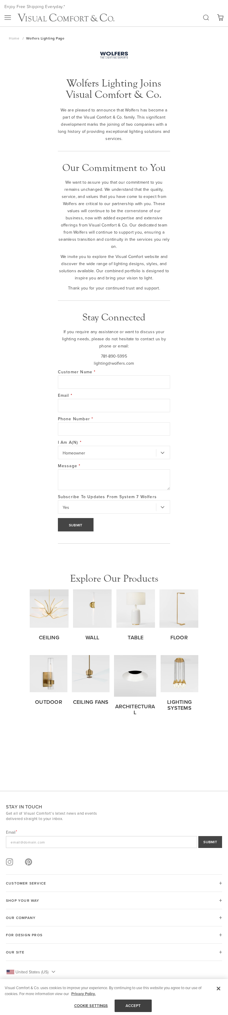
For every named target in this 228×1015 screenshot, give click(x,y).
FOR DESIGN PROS (24, 934)
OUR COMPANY (21, 917)
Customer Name (77, 372)
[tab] (114, 883)
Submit (76, 525)
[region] (114, 997)
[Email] (114, 842)
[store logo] (66, 17)
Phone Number (76, 419)
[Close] (218, 988)
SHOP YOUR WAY (22, 900)
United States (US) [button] (32, 972)
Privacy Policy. (83, 994)
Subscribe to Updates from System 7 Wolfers (107, 497)
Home (14, 38)
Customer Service (26, 883)
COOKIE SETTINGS (91, 1005)
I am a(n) (70, 442)
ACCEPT (133, 1005)
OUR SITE (15, 952)
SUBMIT (210, 841)
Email (65, 395)
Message (69, 466)
